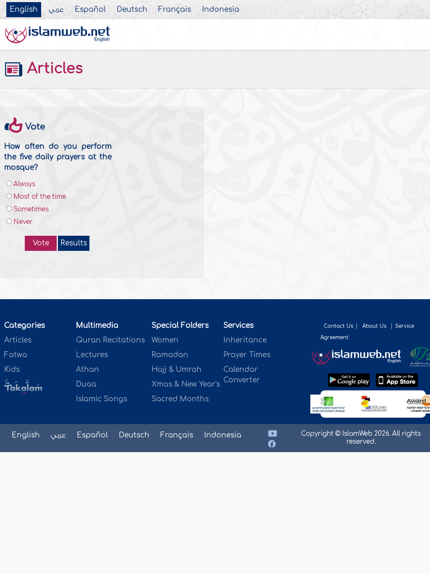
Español (90, 9)
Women (165, 340)
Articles (53, 68)
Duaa (86, 384)
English (24, 9)
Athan (87, 370)
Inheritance (245, 340)
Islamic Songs (101, 399)
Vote (41, 243)
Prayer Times (246, 355)
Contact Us (338, 326)
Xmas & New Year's (186, 384)
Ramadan (170, 355)
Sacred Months (180, 399)
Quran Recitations (110, 340)
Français (174, 9)
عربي (56, 9)
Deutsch (132, 9)
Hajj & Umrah (177, 370)
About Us (375, 326)
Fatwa (15, 355)
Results (73, 243)
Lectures (92, 355)
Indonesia (220, 9)
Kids (12, 370)
